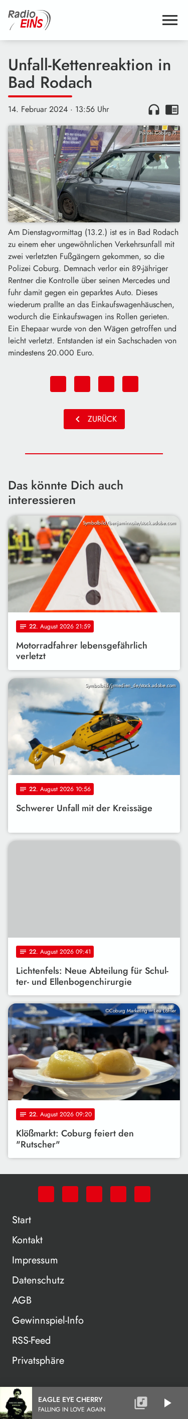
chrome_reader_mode (172, 109)
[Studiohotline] (142, 1194)
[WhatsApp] (46, 1194)
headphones (154, 109)
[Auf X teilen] (82, 384)
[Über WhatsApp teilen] (106, 384)
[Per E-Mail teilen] (130, 384)
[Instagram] (94, 1194)
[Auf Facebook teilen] (58, 384)
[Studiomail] (118, 1194)
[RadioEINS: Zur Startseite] (82, 20)
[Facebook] (70, 1194)
